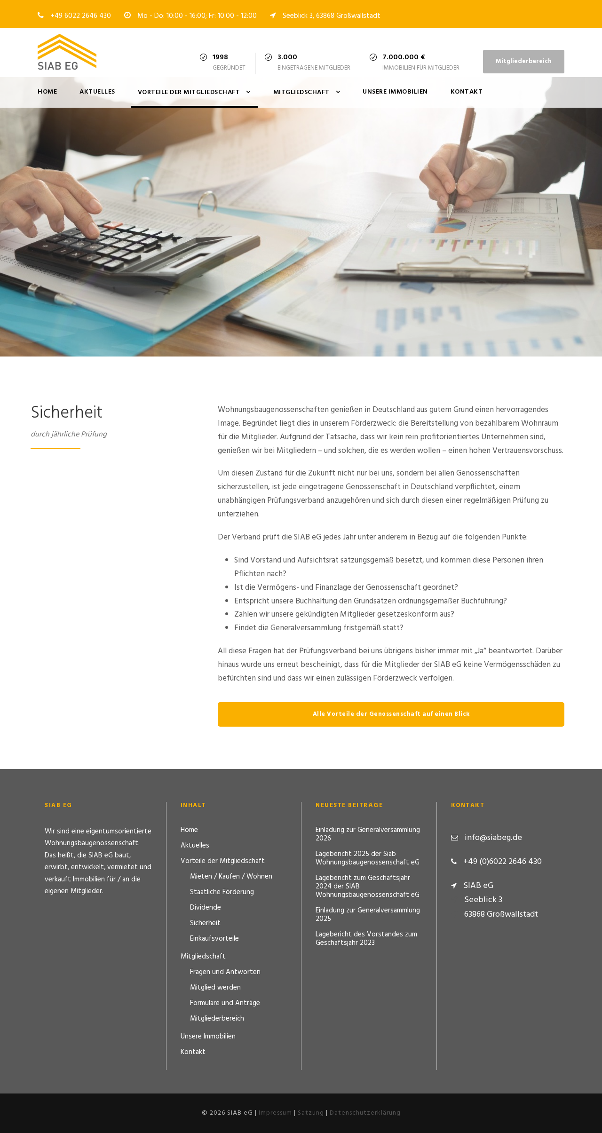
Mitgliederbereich (524, 61)
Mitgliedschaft (301, 92)
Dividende (205, 907)
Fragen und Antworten (225, 972)
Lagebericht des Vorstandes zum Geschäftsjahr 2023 (366, 939)
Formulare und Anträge (225, 1003)
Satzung (311, 1113)
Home (47, 92)
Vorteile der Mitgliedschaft (189, 92)
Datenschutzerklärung (365, 1113)
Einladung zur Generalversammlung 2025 (368, 915)
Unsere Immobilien (395, 92)
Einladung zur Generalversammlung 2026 (368, 834)
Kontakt (467, 92)
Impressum (275, 1113)
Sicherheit (205, 923)
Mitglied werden (215, 987)
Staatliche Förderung (222, 892)
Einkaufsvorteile (214, 938)
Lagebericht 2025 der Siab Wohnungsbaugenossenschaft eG (368, 858)
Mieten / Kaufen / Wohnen (231, 876)
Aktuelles (97, 92)
